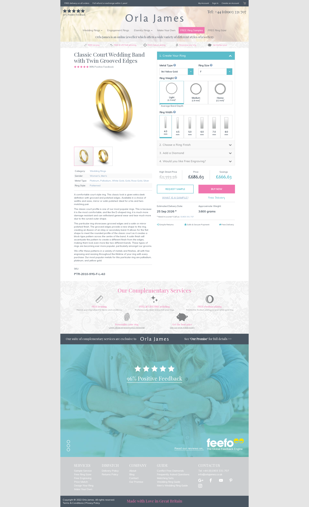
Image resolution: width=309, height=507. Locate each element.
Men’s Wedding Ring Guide (172, 485)
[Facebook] (211, 480)
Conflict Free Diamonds (170, 470)
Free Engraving (82, 478)
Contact (134, 478)
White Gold (118, 180)
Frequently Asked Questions (173, 474)
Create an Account (230, 3)
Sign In (215, 3)
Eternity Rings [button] (142, 30)
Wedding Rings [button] (92, 30)
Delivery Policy (110, 470)
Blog (131, 474)
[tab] (196, 55)
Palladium (105, 180)
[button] (103, 156)
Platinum (94, 180)
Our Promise (136, 481)
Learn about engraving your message (127, 327)
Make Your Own (166, 30)
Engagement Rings (118, 30)
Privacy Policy (92, 503)
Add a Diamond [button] (173, 153)
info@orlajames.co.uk (210, 474)
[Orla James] (154, 18)
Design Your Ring (83, 485)
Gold (127, 180)
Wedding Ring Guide (168, 481)
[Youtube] (221, 480)
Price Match (81, 481)
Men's (104, 175)
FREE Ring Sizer (217, 30)
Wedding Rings (98, 171)
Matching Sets (165, 478)
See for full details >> (208, 339)
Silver (146, 180)
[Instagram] (200, 486)
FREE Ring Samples (191, 30)
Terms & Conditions (73, 503)
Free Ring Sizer (82, 474)
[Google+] (200, 480)
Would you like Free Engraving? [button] (184, 161)
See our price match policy (182, 327)
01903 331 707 (187, 216)
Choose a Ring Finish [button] (177, 145)
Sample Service (83, 470)
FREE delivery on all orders (76, 3)
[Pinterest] (230, 480)
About (132, 470)
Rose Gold (136, 180)
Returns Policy (110, 474)
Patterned (95, 185)
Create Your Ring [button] (174, 55)
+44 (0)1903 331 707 (230, 11)
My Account (203, 3)
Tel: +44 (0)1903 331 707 (213, 470)
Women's (95, 175)
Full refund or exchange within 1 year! (110, 3)
